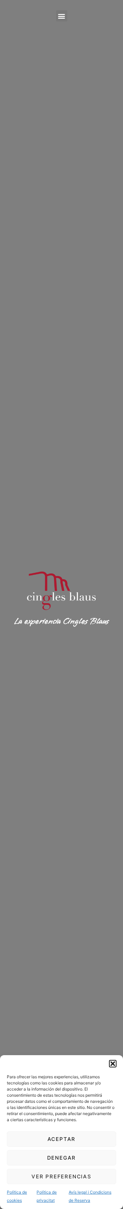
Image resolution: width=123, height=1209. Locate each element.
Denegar (61, 1158)
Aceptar (61, 1139)
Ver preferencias (61, 1176)
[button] (112, 1063)
